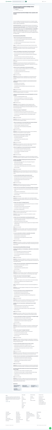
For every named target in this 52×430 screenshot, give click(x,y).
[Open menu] (45, 1)
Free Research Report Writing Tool (30, 414)
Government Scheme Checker (19, 419)
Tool (30, 399)
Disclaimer (23, 406)
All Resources (27, 420)
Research (27, 418)
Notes (27, 419)
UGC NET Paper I (8, 414)
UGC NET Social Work (32, 400)
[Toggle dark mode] (44, 1)
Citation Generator (18, 418)
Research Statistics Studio (29, 413)
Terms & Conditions (39, 418)
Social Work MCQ (24, 399)
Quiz (22, 400)
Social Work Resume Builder (42, 399)
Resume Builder (17, 413)
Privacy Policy (23, 405)
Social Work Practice (8, 418)
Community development (17, 4)
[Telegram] (9, 401)
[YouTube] (7, 401)
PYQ (22, 401)
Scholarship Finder (41, 400)
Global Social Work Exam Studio (9, 419)
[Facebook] (6, 401)
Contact (37, 414)
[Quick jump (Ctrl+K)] (42, 1)
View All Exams (7, 420)
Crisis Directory (18, 420)
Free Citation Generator (41, 401)
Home (13, 4)
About (37, 413)
